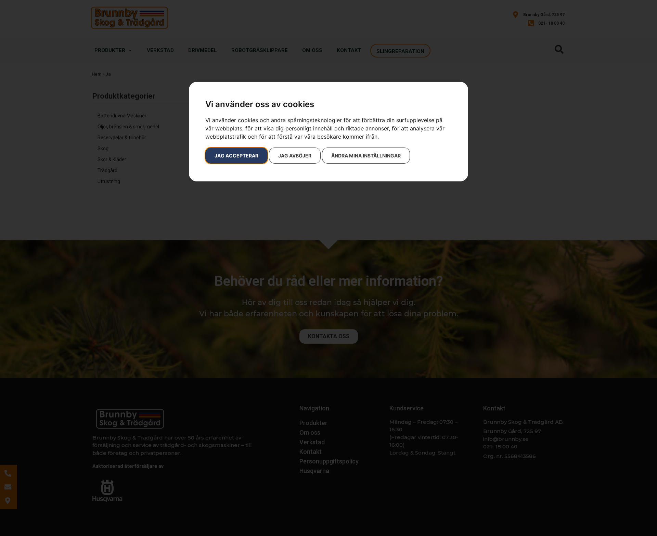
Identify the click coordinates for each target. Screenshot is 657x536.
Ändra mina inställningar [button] (366, 155)
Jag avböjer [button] (294, 155)
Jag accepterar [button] (236, 155)
